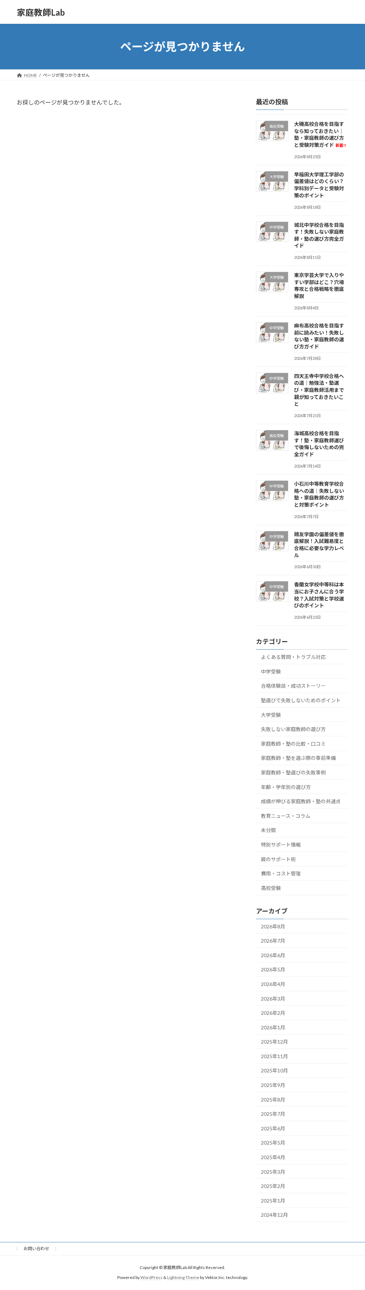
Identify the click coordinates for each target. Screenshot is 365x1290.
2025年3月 (273, 1172)
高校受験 (271, 888)
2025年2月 (273, 1186)
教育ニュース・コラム (285, 816)
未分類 (268, 830)
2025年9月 (273, 1085)
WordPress (151, 1277)
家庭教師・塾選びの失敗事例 (293, 772)
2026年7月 (273, 941)
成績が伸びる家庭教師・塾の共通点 (301, 801)
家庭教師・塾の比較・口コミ (293, 744)
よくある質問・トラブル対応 (293, 657)
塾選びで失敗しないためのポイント (301, 700)
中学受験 (271, 671)
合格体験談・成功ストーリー (293, 686)
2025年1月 (273, 1201)
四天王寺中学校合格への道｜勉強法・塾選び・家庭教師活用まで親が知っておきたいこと (319, 390)
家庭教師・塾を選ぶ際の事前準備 (298, 758)
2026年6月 (273, 955)
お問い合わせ (36, 1248)
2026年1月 (273, 1027)
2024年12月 (274, 1215)
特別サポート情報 (281, 845)
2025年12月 (274, 1042)
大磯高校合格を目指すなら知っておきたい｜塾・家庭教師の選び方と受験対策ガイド (320, 134)
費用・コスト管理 (281, 873)
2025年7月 (273, 1114)
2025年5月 (273, 1143)
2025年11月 (274, 1056)
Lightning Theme (183, 1277)
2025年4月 (273, 1157)
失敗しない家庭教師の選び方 (293, 729)
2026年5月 (273, 970)
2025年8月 (273, 1100)
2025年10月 (274, 1071)
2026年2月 (273, 1013)
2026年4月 (273, 984)
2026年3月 (273, 999)
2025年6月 (273, 1128)
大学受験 (271, 715)
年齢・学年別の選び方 (286, 787)
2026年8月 (273, 926)
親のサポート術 (278, 859)
